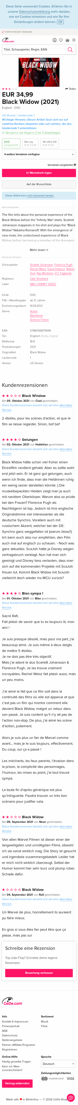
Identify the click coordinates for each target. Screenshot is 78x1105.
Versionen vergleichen (61, 165)
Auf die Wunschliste (39, 184)
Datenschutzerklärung (34, 12)
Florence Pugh (63, 264)
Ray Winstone (45, 273)
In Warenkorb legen (39, 173)
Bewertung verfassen (39, 973)
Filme (44, 1026)
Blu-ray (30, 143)
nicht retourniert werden (40, 195)
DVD (11, 143)
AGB (4, 1031)
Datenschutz (10, 1035)
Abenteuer (36, 315)
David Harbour (56, 269)
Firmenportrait (10, 1026)
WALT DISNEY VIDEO (43, 284)
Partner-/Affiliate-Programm (18, 1045)
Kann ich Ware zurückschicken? (12, 1068)
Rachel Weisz (38, 269)
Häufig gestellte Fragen (16, 1061)
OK (60, 22)
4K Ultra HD (50, 143)
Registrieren (9, 1049)
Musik (44, 1021)
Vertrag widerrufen (17, 1083)
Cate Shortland (39, 278)
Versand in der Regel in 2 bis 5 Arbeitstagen (32, 132)
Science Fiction (39, 319)
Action (34, 311)
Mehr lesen (38, 250)
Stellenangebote (12, 1040)
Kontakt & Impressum (15, 1021)
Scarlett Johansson (41, 264)
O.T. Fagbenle (63, 273)
